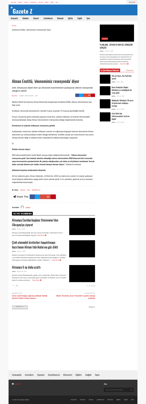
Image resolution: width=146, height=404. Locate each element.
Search (131, 2)
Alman (22, 190)
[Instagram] (123, 2)
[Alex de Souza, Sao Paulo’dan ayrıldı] (105, 79)
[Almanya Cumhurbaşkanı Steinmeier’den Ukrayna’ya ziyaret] (82, 226)
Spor (57, 2)
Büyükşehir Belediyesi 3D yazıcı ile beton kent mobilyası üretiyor (122, 103)
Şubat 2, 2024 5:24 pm (26, 96)
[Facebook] (77, 95)
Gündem (20, 2)
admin (15, 96)
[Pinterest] (93, 95)
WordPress (36, 190)
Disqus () (92, 307)
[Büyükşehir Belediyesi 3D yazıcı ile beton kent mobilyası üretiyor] (105, 103)
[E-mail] (89, 95)
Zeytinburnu (33, 2)
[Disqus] (53, 338)
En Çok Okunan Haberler (110, 70)
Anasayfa (13, 2)
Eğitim (47, 2)
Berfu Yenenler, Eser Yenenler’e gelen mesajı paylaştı (75, 297)
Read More (41, 235)
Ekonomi (40, 2)
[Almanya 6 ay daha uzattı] (82, 273)
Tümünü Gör (129, 70)
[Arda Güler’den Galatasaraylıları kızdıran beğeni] (105, 116)
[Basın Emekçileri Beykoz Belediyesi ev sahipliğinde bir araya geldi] (105, 90)
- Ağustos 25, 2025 (21, 271)
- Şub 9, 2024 (119, 82)
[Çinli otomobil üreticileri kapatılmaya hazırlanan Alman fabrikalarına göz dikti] (82, 248)
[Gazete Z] (21, 11)
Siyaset (26, 2)
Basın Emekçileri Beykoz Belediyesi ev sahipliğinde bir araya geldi (122, 90)
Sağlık (52, 2)
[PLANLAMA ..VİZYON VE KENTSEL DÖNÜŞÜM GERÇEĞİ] (117, 33)
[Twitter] (120, 2)
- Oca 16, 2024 (120, 122)
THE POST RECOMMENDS (22, 213)
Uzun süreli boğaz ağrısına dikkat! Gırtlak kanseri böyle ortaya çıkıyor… (29, 297)
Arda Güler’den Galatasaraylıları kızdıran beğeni (120, 116)
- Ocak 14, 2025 (108, 51)
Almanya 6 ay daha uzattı (26, 267)
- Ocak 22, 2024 (20, 229)
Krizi (28, 190)
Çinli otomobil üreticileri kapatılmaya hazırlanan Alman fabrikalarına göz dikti (35, 244)
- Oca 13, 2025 (120, 96)
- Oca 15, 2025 (120, 109)
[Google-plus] (85, 95)
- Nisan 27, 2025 (20, 251)
